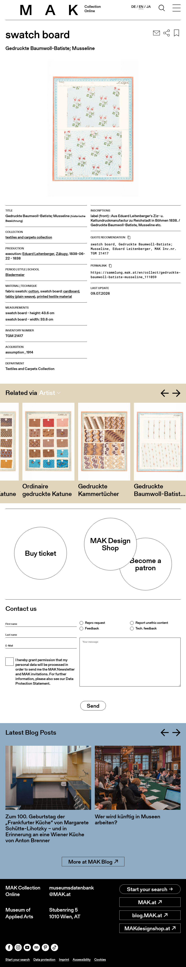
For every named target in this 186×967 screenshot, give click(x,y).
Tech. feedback (146, 628)
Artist (47, 392)
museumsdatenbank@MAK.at (71, 891)
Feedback (92, 628)
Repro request (95, 622)
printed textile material (54, 296)
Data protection (44, 959)
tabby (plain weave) (20, 296)
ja (148, 7)
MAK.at (147, 902)
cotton (33, 291)
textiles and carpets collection (28, 237)
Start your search (147, 889)
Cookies (100, 959)
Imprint (64, 959)
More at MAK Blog (90, 861)
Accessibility (82, 959)
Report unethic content (152, 622)
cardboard (71, 291)
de (133, 7)
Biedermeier (15, 275)
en (141, 7)
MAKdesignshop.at (147, 928)
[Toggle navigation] (177, 8)
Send (93, 705)
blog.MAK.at (147, 915)
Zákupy (62, 254)
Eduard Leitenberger (38, 254)
